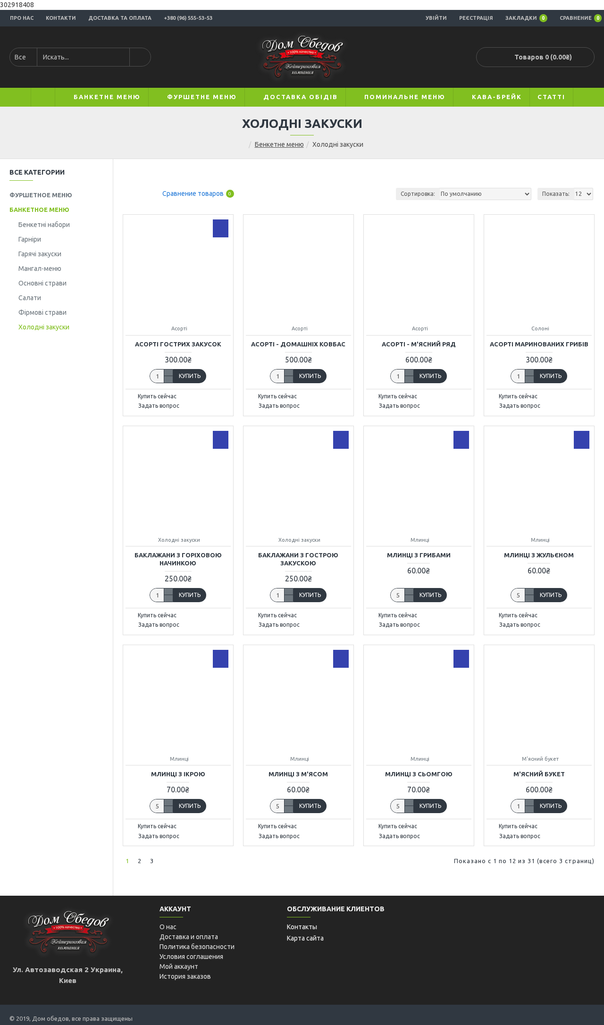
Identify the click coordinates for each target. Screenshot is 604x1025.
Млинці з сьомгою (419, 774)
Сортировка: (418, 194)
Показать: (556, 194)
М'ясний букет (539, 774)
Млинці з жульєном (539, 555)
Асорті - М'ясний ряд (419, 344)
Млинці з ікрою (178, 774)
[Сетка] (128, 194)
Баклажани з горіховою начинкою (178, 559)
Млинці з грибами (419, 555)
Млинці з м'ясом (298, 774)
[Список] (140, 194)
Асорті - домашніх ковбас (298, 344)
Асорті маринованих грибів (539, 344)
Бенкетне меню (279, 144)
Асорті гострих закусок (178, 344)
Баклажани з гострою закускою (298, 559)
